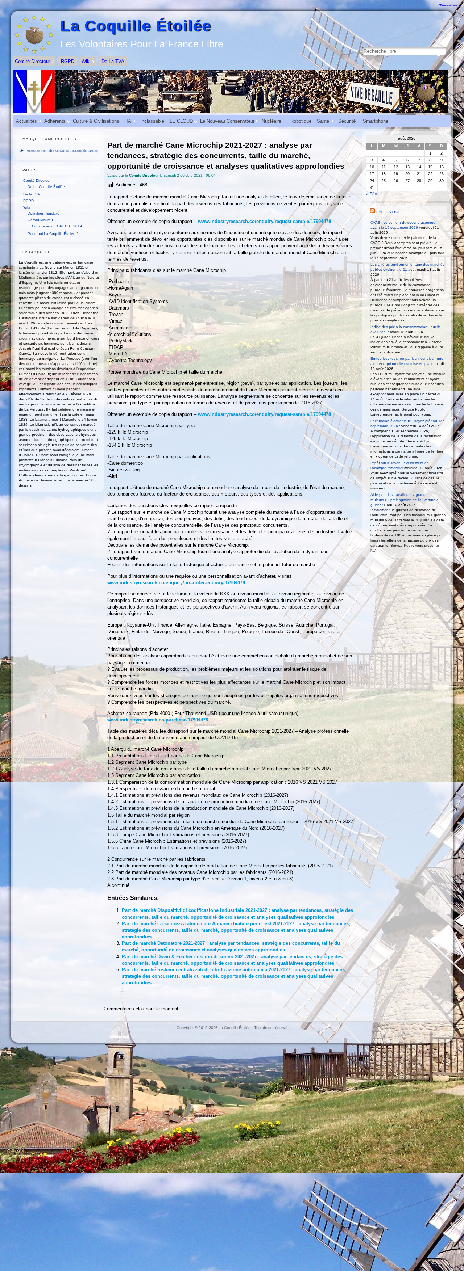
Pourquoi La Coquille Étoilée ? (53, 234)
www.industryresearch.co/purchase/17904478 (157, 720)
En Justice (388, 212)
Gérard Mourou (40, 220)
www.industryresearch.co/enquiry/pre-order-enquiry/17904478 (176, 582)
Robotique (300, 121)
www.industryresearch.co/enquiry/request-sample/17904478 (264, 221)
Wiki (26, 207)
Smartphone (375, 121)
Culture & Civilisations (96, 121)
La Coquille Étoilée (135, 25)
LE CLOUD (181, 121)
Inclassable (152, 121)
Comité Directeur (37, 180)
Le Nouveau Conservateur (227, 121)
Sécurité (347, 121)
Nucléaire (271, 121)
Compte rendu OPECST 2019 (57, 226)
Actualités (26, 121)
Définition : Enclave (44, 213)
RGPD (28, 201)
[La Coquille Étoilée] (232, 91)
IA (129, 121)
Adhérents (55, 121)
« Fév (371, 194)
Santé (323, 121)
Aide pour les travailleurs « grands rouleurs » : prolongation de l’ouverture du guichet (405, 500)
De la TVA (31, 194)
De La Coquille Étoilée (46, 187)
